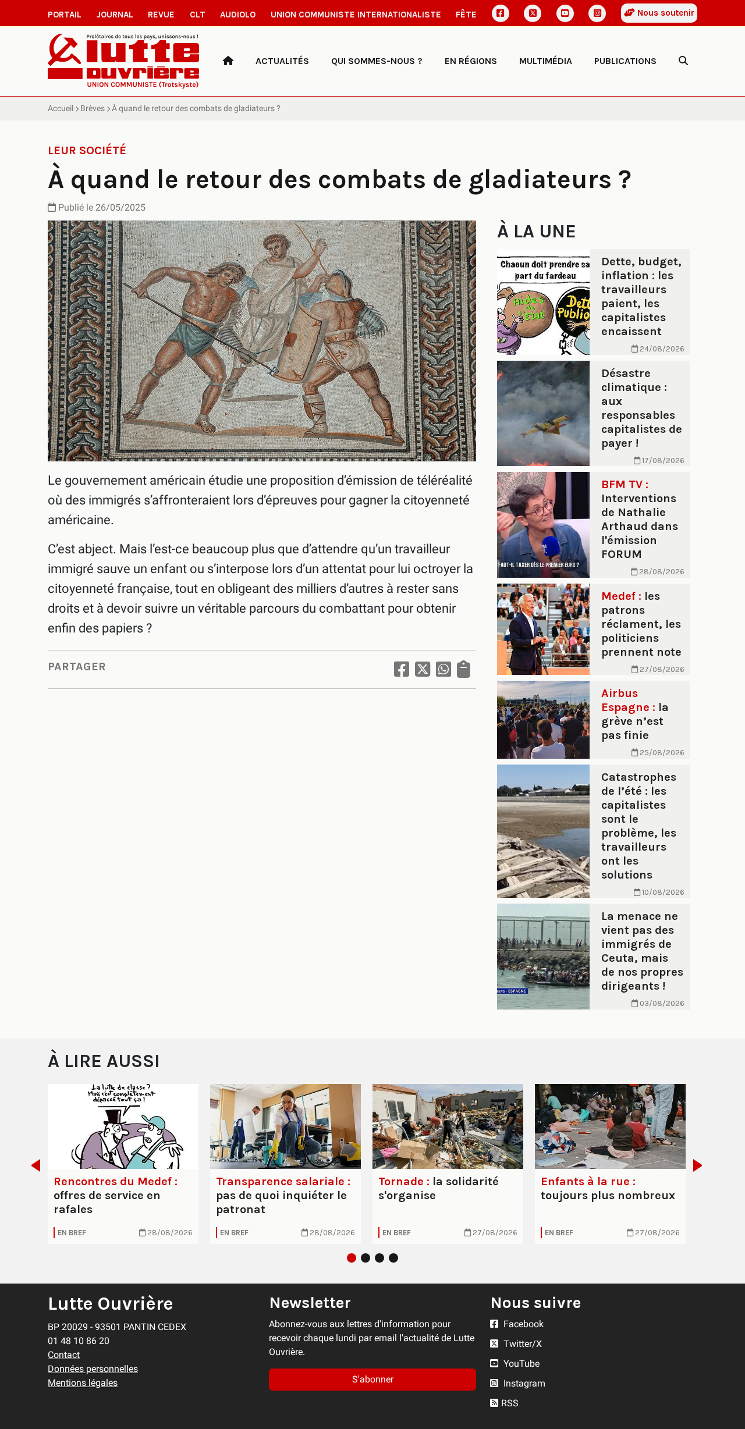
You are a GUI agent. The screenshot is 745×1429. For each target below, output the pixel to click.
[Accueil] (228, 61)
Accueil (60, 108)
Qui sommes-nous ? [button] (377, 60)
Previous (32, 1165)
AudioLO (238, 14)
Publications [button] (625, 60)
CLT (197, 14)
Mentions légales (83, 1382)
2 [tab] (365, 1258)
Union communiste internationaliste (356, 14)
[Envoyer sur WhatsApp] (443, 669)
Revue (161, 14)
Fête (466, 14)
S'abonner (372, 1379)
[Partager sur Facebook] (401, 669)
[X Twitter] (532, 13)
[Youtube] (565, 13)
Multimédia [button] (545, 60)
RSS (510, 1403)
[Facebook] (500, 13)
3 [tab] (379, 1258)
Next (701, 1165)
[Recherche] (683, 61)
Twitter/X (521, 1343)
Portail (64, 14)
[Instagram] (597, 13)
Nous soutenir (664, 13)
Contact (64, 1354)
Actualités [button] (282, 60)
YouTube (520, 1363)
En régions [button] (471, 60)
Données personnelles (93, 1368)
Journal (115, 14)
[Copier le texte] (463, 669)
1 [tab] (351, 1258)
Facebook (522, 1324)
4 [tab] (393, 1258)
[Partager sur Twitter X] (422, 669)
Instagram (523, 1383)
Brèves (92, 108)
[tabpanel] (123, 1164)
